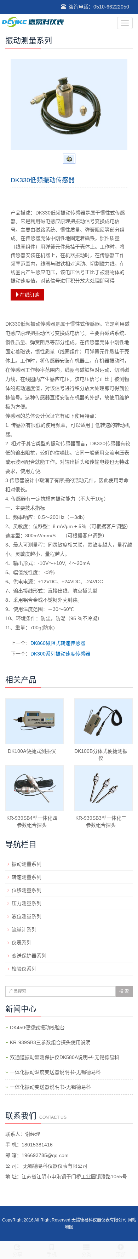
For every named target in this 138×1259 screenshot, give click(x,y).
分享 (17, 1254)
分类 (86, 1254)
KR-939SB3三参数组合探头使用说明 (50, 1042)
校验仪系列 (24, 969)
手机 (52, 1254)
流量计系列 (24, 929)
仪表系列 (21, 942)
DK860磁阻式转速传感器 (57, 643)
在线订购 (30, 295)
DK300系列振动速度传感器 (60, 654)
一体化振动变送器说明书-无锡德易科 (50, 1087)
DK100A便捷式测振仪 (32, 751)
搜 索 (124, 991)
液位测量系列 (26, 916)
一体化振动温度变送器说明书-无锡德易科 (55, 1072)
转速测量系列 (26, 877)
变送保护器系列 (29, 955)
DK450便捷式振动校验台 (37, 1027)
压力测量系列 (26, 903)
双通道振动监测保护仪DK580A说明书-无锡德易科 (64, 1057)
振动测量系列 (26, 864)
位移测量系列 (26, 890)
